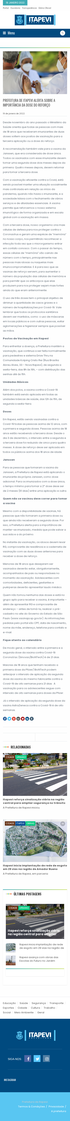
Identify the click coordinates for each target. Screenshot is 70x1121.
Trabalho (49, 1008)
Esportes (8, 1008)
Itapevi (20, 823)
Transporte (57, 1003)
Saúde (24, 1003)
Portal (6, 8)
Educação (9, 1003)
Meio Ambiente (24, 1012)
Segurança (39, 1003)
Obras (30, 823)
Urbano (21, 757)
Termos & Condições (31, 1106)
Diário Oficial (44, 8)
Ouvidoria (15, 8)
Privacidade (56, 1106)
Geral (40, 1012)
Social (7, 1012)
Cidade (10, 757)
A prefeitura (58, 1111)
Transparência (29, 8)
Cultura (35, 1008)
